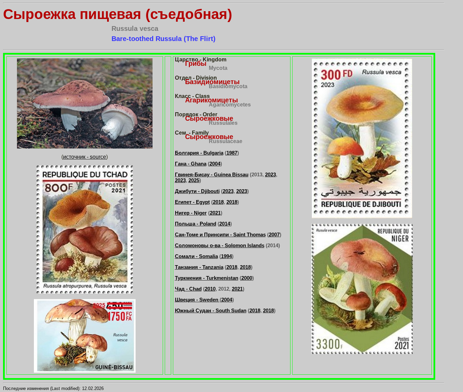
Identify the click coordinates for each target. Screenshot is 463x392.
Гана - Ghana (190, 163)
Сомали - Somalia (196, 256)
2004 (214, 163)
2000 (246, 278)
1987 (231, 153)
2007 (274, 234)
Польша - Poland (195, 224)
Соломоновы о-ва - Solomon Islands (219, 245)
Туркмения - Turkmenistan (206, 278)
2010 (210, 289)
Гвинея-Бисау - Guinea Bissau (211, 174)
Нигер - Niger (191, 213)
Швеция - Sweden (197, 299)
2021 (215, 213)
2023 (270, 174)
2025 (193, 180)
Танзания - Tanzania (199, 267)
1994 (226, 256)
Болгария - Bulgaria (199, 153)
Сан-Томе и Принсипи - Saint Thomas (220, 234)
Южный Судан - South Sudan (210, 310)
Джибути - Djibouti (197, 191)
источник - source (84, 157)
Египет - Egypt (192, 202)
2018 (218, 202)
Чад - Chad (188, 289)
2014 (224, 224)
